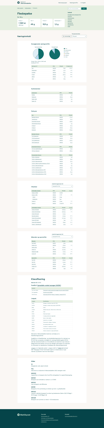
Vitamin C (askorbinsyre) (36, 224)
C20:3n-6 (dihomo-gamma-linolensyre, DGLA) (41, 163)
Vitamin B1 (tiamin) (35, 209)
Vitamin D (34, 201)
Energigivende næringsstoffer (74, 14)
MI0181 (54, 70)
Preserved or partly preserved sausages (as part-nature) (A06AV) (55, 290)
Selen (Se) (34, 264)
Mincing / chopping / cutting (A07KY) (58, 294)
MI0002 (54, 68)
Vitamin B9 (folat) (35, 220)
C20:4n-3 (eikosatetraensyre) (37, 165)
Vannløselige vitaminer (36, 207)
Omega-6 (34, 127)
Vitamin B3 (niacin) (35, 213)
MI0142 (54, 78)
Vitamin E (33, 203)
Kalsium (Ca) (34, 245)
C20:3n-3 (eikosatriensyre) (37, 161)
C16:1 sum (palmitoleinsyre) (37, 148)
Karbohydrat (34, 70)
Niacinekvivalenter (35, 215)
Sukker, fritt (34, 101)
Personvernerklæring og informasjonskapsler (49, 419)
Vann (33, 78)
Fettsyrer (70, 16)
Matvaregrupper (62, 2)
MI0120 (54, 243)
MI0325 (54, 192)
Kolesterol (34, 129)
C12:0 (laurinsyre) (35, 136)
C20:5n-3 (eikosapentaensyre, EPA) (39, 169)
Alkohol (33, 76)
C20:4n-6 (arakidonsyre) (36, 167)
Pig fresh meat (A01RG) (47, 292)
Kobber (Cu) (34, 266)
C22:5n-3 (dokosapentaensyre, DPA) (39, 171)
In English (83, 2)
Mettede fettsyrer (35, 117)
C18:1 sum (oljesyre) (35, 150)
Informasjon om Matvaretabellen (47, 418)
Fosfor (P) (34, 253)
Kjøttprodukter (28, 8)
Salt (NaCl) (34, 243)
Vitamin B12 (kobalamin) (36, 222)
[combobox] (74, 8)
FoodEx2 (33, 338)
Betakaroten (35, 199)
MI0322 (54, 194)
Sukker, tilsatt (34, 99)
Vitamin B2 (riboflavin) (36, 211)
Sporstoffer (70, 23)
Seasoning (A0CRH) (47, 294)
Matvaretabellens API (45, 416)
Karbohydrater (71, 18)
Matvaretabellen (26, 3)
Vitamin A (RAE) (35, 192)
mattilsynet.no (44, 421)
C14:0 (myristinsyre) (35, 138)
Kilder (69, 26)
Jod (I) (33, 268)
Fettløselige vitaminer (36, 190)
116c (53, 247)
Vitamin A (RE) (34, 194)
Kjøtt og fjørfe (20, 8)
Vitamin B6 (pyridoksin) (36, 218)
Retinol (34, 197)
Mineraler (70, 21)
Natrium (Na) (34, 247)
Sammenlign (67, 36)
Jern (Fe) (33, 260)
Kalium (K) (34, 249)
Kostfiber (33, 72)
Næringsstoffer (74, 2)
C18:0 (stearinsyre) (35, 142)
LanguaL (33, 348)
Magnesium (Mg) (35, 251)
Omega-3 (33, 125)
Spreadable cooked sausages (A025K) (49, 285)
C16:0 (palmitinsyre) (35, 140)
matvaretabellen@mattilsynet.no (71, 416)
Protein (33, 74)
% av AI (70, 190)
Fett (32, 68)
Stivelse (33, 94)
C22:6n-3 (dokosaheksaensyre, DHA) (39, 174)
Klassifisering (70, 24)
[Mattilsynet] (23, 415)
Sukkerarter (34, 96)
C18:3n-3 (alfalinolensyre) (36, 159)
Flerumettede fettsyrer (36, 123)
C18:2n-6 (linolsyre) (35, 157)
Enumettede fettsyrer (36, 121)
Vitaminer (70, 19)
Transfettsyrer (34, 119)
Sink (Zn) (33, 262)
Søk (84, 8)
